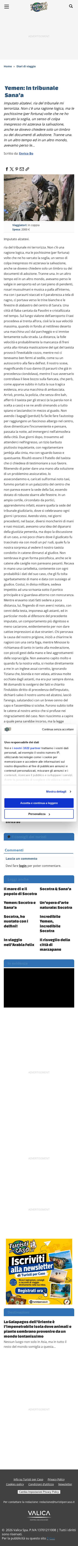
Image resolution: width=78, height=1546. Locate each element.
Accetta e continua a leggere (39, 803)
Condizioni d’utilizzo (41, 1484)
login (23, 866)
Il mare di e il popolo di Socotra (20, 891)
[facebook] (7, 168)
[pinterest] (17, 168)
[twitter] (12, 168)
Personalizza (36, 814)
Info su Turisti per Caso (28, 1479)
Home (8, 66)
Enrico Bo (26, 153)
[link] (26, 168)
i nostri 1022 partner (26, 748)
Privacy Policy (56, 1479)
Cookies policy (15, 1484)
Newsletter (65, 1484)
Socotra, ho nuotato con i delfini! (16, 921)
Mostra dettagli (56, 791)
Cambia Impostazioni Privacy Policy (39, 1492)
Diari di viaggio (26, 66)
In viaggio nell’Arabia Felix (19, 942)
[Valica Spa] (39, 1515)
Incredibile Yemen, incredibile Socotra (50, 923)
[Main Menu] (6, 6)
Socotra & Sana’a (55, 888)
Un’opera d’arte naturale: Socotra (56, 905)
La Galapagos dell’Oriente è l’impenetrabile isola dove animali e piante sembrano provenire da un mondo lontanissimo (37, 1328)
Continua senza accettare (58, 729)
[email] (21, 168)
